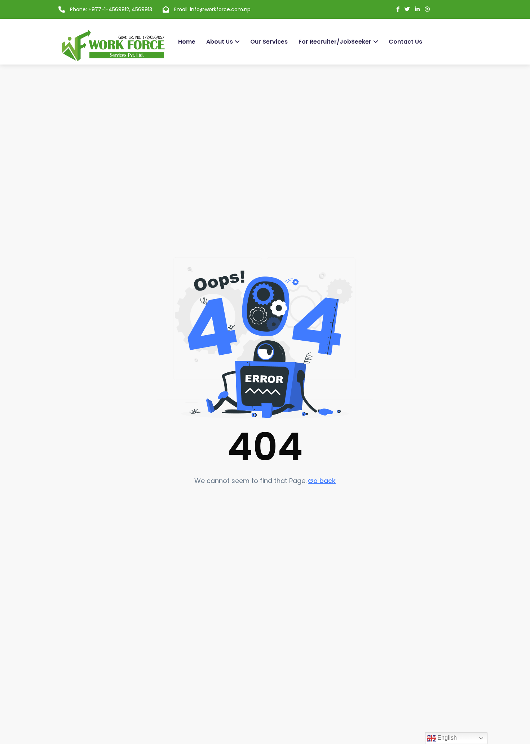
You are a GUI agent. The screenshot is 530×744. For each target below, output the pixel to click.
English (446, 738)
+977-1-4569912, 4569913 (120, 9)
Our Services (269, 41)
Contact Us (405, 41)
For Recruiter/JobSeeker (335, 41)
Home (186, 41)
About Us (219, 41)
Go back (322, 480)
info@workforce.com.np (220, 9)
